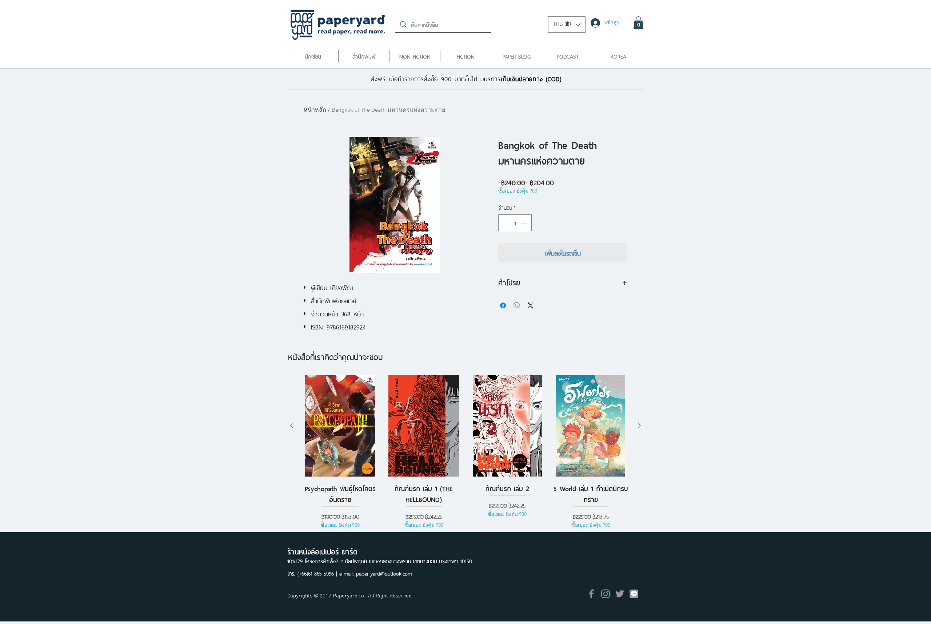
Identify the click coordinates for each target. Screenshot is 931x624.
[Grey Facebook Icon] (591, 594)
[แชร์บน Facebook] (503, 305)
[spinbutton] (515, 223)
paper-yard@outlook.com (384, 573)
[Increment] (524, 223)
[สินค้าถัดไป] (639, 425)
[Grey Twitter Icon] (620, 594)
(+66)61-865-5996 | (318, 573)
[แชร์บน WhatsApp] (516, 305)
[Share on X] (530, 305)
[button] (567, 24)
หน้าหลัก (315, 110)
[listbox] (567, 24)
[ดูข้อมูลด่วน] (340, 426)
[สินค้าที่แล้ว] (291, 425)
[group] (465, 456)
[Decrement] (505, 223)
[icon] (634, 594)
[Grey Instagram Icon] (605, 594)
